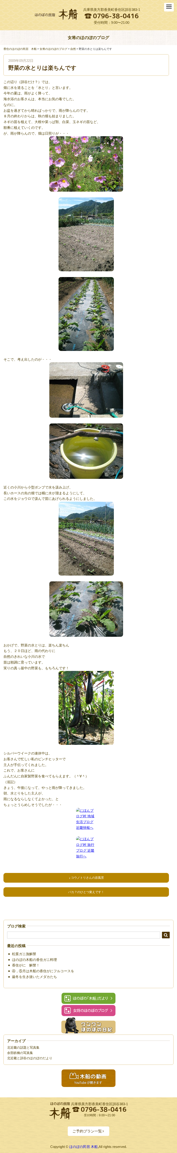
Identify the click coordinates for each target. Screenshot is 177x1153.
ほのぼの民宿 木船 (83, 1147)
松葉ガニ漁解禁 (24, 954)
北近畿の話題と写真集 (23, 1047)
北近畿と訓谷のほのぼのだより (29, 1058)
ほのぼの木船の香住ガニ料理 (34, 960)
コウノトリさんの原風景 (87, 877)
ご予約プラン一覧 (87, 1131)
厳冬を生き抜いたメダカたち (34, 977)
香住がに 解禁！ (26, 965)
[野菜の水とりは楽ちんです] (56, 14)
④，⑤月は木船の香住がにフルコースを (43, 971)
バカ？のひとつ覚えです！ (86, 892)
